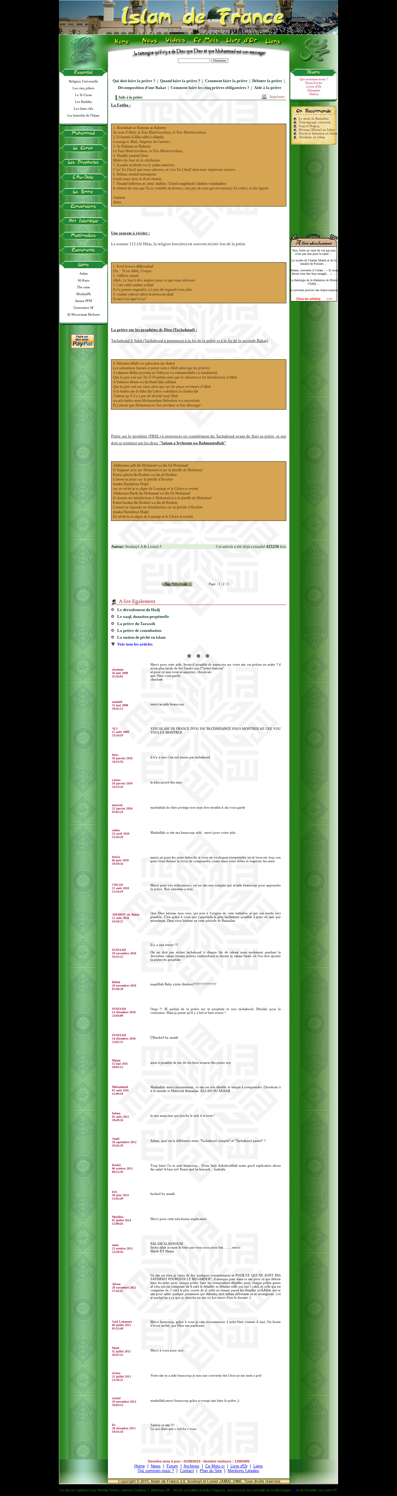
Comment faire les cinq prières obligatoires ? (210, 87)
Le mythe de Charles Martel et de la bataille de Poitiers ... (314, 262)
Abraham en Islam (312, 137)
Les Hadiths (83, 102)
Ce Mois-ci (215, 1466)
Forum (172, 1466)
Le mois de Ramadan (314, 118)
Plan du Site (211, 1470)
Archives (191, 1466)
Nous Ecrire (313, 83)
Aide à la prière (267, 87)
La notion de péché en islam (141, 637)
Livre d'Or (241, 44)
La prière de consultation (139, 630)
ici (293, 1490)
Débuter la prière (267, 80)
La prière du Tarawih (136, 623)
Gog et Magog (309, 126)
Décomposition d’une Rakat (142, 87)
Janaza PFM (83, 301)
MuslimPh (83, 294)
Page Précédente (176, 584)
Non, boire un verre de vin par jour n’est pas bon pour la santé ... (314, 252)
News (150, 44)
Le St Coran (83, 95)
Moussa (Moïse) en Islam (317, 129)
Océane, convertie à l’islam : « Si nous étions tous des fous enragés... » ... (314, 272)
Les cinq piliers (83, 88)
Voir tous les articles (135, 644)
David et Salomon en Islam (318, 133)
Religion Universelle (83, 81)
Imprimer (277, 96)
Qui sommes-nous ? (314, 79)
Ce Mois (206, 44)
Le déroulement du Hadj (138, 609)
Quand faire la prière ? (180, 80)
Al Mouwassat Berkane (83, 314)
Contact (187, 1470)
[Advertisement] (313, 186)
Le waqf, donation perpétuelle (143, 616)
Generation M (83, 307)
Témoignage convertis (315, 122)
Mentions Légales (243, 1470)
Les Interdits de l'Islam (83, 115)
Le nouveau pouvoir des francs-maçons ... (314, 291)
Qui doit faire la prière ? (134, 80)
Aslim (83, 273)
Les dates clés (83, 108)
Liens (274, 44)
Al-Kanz (84, 280)
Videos (176, 44)
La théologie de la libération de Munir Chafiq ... (313, 281)
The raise (83, 287)
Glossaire (313, 90)
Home (123, 44)
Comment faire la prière (226, 80)
